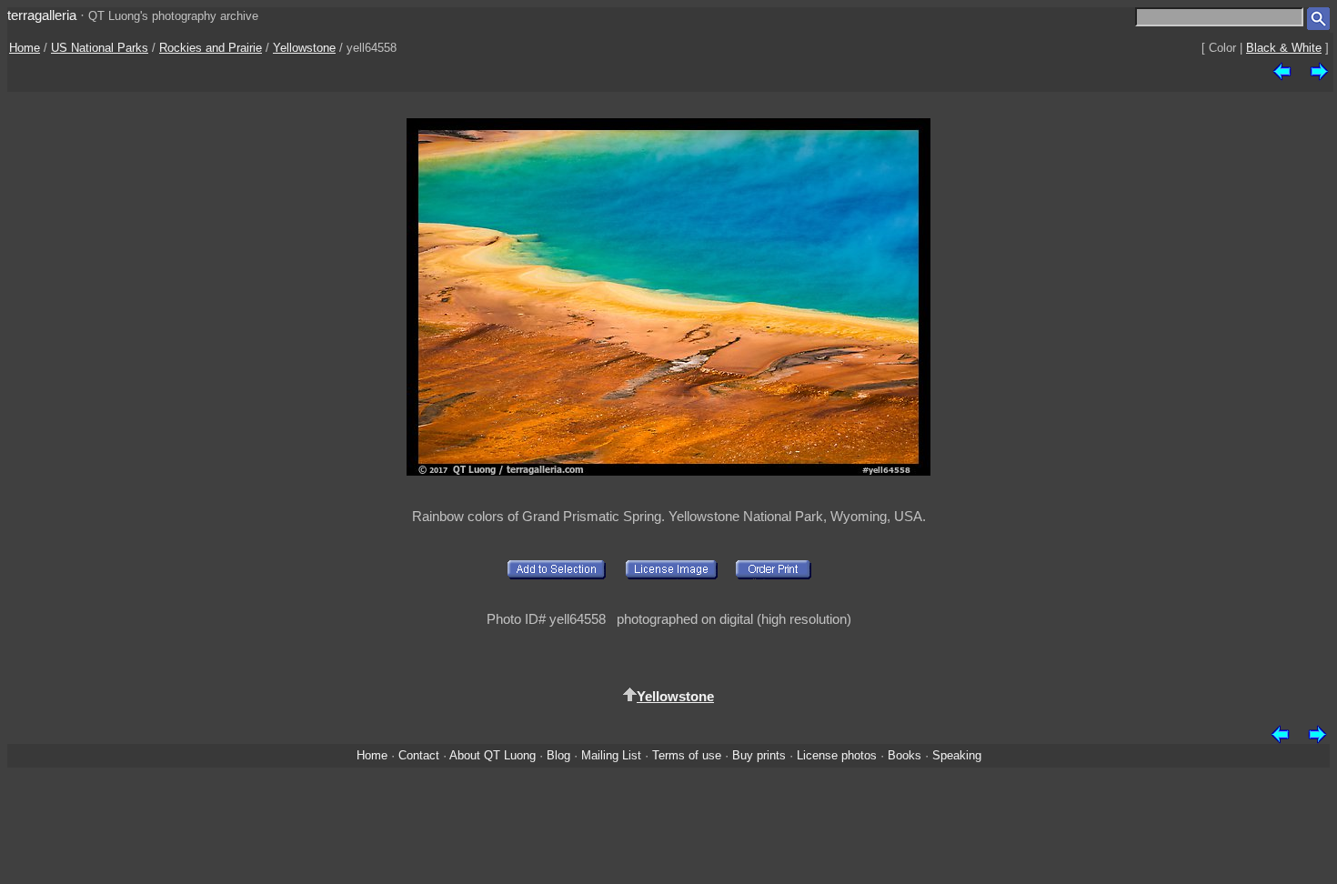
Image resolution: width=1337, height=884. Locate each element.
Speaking (956, 755)
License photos (837, 755)
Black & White (1284, 48)
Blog (558, 755)
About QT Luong (492, 755)
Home (24, 48)
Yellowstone (304, 48)
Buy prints (759, 755)
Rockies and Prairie (210, 48)
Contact (418, 755)
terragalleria (41, 15)
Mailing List (611, 755)
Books (904, 755)
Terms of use (686, 755)
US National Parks (99, 48)
